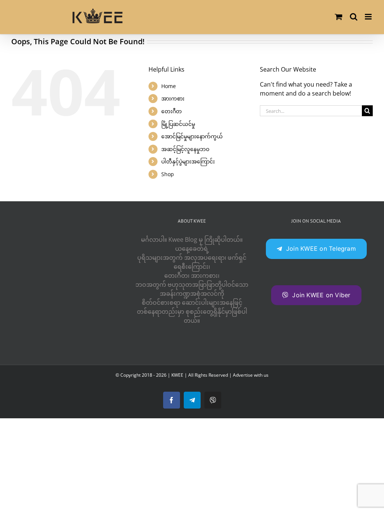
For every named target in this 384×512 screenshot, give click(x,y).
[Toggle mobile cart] (338, 17)
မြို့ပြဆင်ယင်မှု (178, 123)
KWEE (177, 375)
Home (168, 86)
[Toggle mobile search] (353, 17)
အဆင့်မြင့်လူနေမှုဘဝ (185, 149)
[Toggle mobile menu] (369, 17)
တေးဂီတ (171, 111)
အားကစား (172, 98)
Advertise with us (250, 375)
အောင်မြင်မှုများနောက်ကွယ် (192, 136)
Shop (167, 174)
